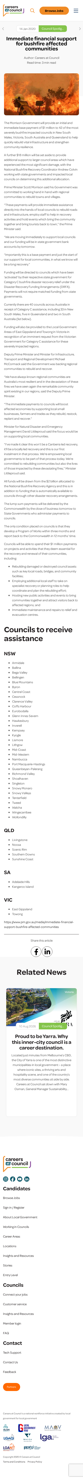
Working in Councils (16, 1226)
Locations (9, 1246)
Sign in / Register (13, 1207)
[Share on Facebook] (36, 951)
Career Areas (11, 1236)
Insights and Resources (18, 1255)
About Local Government (20, 1217)
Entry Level (10, 1275)
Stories (7, 1265)
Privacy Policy (35, 1461)
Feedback (9, 1372)
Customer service (15, 1304)
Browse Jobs (54, 10)
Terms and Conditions (14, 1461)
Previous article (3, 29)
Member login (12, 1323)
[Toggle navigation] (76, 11)
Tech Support (12, 1352)
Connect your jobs (15, 1294)
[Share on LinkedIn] (47, 951)
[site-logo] (17, 1164)
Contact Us (10, 1362)
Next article (80, 29)
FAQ (6, 1333)
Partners (11, 1387)
